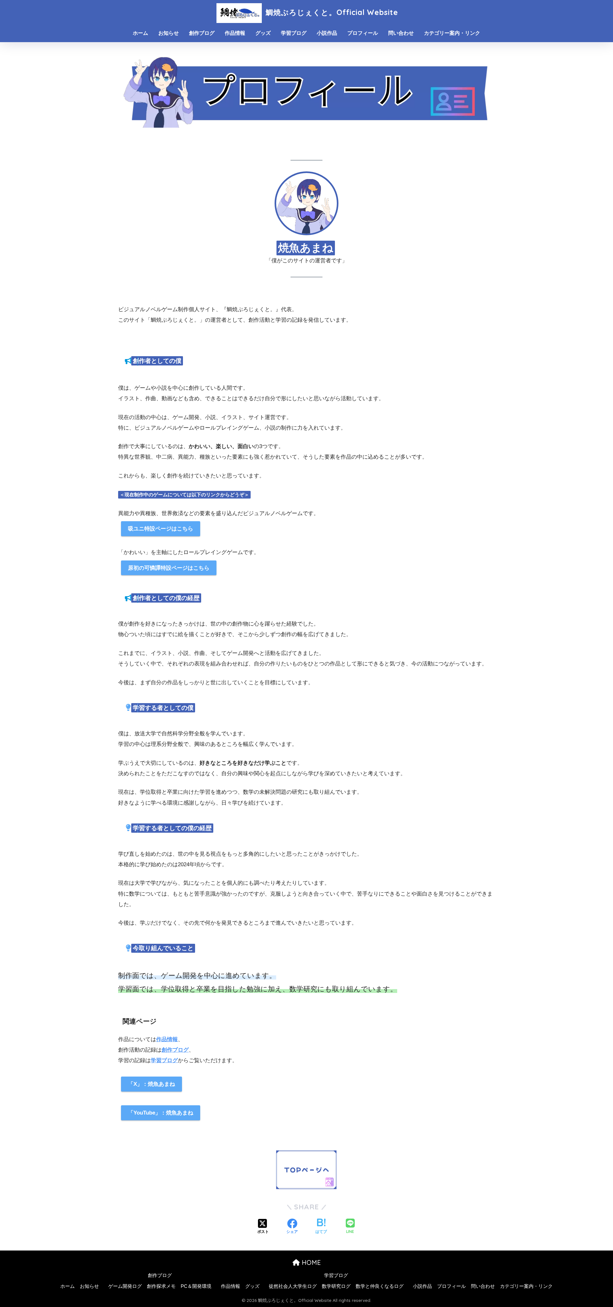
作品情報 (235, 33)
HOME (310, 1262)
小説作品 (327, 33)
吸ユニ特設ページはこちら (160, 529)
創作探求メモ (161, 1286)
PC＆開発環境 (196, 1286)
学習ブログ (293, 33)
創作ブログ (202, 33)
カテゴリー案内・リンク (452, 33)
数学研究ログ (336, 1286)
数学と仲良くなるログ (380, 1286)
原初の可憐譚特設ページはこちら (168, 568)
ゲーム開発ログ (125, 1286)
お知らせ (168, 33)
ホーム (140, 33)
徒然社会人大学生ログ (293, 1286)
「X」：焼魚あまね (151, 1084)
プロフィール (362, 33)
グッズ (263, 33)
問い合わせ (401, 33)
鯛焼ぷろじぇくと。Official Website (330, 12)
